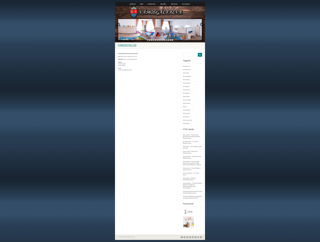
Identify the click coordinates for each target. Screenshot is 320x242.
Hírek (141, 4)
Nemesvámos (186, 66)
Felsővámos (186, 116)
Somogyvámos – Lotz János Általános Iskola (190, 142)
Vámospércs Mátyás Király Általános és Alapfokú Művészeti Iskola (192, 197)
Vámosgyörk (186, 86)
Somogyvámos (187, 69)
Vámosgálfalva (187, 76)
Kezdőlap (133, 4)
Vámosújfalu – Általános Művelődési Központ (189, 178)
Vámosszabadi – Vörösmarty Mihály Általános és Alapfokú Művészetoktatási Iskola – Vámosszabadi (192, 186)
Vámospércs (186, 93)
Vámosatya (186, 73)
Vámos (185, 106)
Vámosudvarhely (187, 120)
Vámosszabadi (187, 100)
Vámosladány (186, 110)
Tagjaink (163, 4)
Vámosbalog (186, 79)
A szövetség (151, 4)
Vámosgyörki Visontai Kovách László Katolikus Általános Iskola (192, 192)
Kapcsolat (174, 4)
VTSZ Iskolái (185, 4)
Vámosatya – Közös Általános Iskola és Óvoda (192, 147)
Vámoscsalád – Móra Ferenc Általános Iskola (190, 152)
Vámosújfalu (186, 96)
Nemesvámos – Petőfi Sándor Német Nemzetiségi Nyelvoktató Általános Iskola (191, 136)
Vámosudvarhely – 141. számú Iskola (191, 173)
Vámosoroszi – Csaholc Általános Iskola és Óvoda (192, 168)
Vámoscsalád (186, 83)
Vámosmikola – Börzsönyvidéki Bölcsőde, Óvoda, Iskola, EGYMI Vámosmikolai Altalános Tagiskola (192, 163)
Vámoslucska (186, 113)
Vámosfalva (186, 123)
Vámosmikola (186, 103)
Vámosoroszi (186, 89)
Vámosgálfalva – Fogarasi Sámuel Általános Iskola (192, 157)
